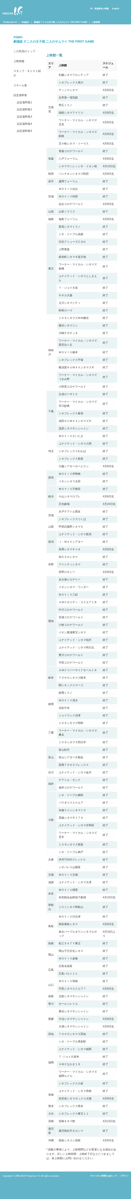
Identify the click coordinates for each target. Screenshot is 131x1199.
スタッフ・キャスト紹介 (27, 73)
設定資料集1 (24, 102)
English (115, 8)
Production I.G (10, 22)
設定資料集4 (24, 123)
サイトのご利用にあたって (104, 1175)
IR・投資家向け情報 (99, 8)
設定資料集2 (24, 109)
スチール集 (20, 85)
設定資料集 (20, 95)
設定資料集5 (24, 130)
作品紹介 (25, 22)
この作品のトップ (24, 51)
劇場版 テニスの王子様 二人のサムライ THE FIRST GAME (60, 22)
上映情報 (96, 22)
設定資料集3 (24, 116)
